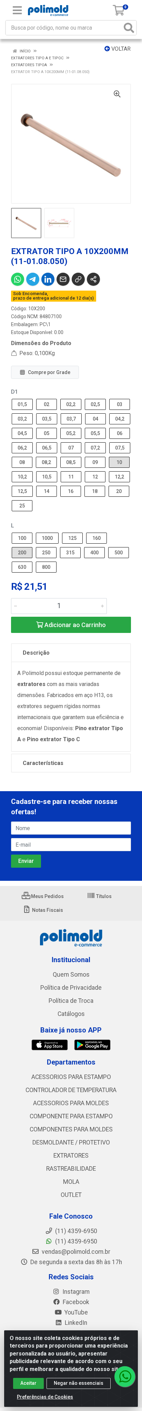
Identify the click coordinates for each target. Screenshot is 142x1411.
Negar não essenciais (78, 1383)
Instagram (75, 1291)
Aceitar (28, 1383)
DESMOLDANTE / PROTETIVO (71, 1142)
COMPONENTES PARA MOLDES (71, 1129)
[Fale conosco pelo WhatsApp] (124, 1376)
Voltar (120, 49)
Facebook (75, 1302)
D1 (14, 392)
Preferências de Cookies (45, 1397)
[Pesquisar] (129, 28)
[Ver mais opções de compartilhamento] (93, 279)
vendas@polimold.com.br (75, 1251)
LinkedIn (75, 1322)
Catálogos (71, 1013)
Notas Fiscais (47, 910)
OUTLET (71, 1194)
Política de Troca (71, 1000)
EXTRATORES (71, 1155)
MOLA (71, 1181)
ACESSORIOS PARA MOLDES (71, 1103)
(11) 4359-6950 (75, 1241)
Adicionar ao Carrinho (74, 624)
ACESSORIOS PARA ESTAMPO (71, 1077)
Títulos (103, 896)
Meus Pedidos (47, 896)
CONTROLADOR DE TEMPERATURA (71, 1090)
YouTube (75, 1312)
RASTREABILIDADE (71, 1168)
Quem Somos (71, 974)
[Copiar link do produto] (78, 279)
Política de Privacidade (71, 987)
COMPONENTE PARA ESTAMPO (71, 1116)
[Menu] (17, 10)
